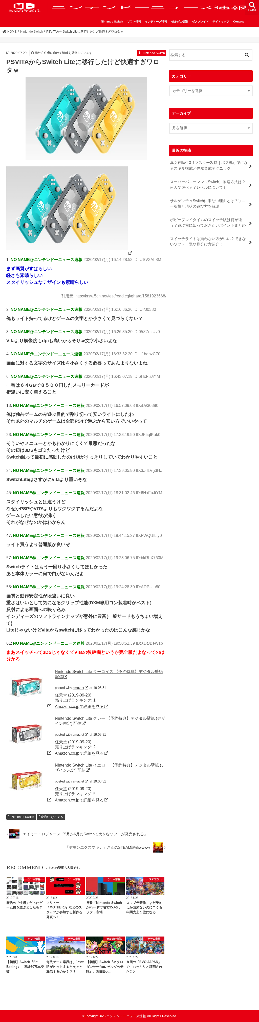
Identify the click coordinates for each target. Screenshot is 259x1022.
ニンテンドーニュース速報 (126, 1016)
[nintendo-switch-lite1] (69, 253)
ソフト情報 (134, 21)
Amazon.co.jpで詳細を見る (79, 706)
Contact (238, 21)
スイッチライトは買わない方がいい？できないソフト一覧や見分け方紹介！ (208, 241)
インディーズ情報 (156, 21)
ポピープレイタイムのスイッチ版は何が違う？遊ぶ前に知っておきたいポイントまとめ (208, 222)
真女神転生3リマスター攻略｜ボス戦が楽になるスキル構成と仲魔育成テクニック (209, 165)
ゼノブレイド (200, 21)
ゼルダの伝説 (179, 21)
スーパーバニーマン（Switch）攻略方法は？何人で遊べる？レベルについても (208, 184)
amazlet (78, 688)
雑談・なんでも (52, 817)
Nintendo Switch (112, 21)
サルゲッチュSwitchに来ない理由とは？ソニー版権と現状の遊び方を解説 (208, 203)
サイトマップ (220, 21)
